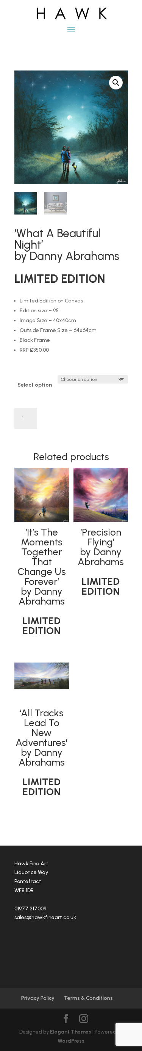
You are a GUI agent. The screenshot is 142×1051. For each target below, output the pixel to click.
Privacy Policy (38, 998)
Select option (34, 385)
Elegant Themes (70, 1032)
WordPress (71, 1041)
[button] (116, 82)
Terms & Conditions (88, 998)
